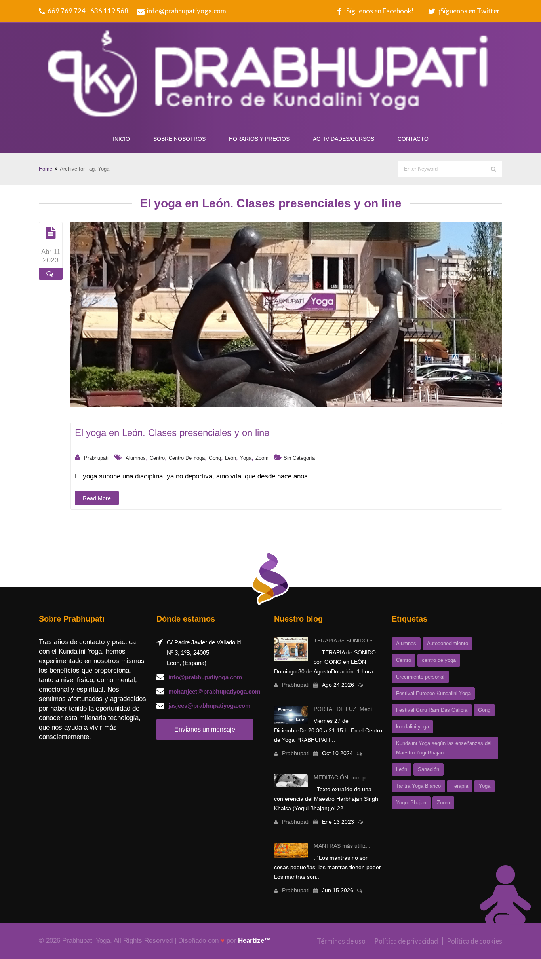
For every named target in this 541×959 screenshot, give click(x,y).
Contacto (413, 139)
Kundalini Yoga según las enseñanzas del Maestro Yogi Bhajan (443, 748)
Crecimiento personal (420, 677)
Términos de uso (341, 941)
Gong (215, 458)
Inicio (121, 139)
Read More (97, 498)
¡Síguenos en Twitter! (469, 11)
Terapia (459, 786)
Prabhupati (96, 458)
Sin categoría (299, 458)
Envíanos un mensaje (204, 729)
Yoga (245, 458)
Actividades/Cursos (343, 139)
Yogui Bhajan (411, 802)
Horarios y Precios (259, 139)
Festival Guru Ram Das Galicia (431, 710)
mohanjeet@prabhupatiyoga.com (214, 691)
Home (45, 169)
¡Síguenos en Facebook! (378, 11)
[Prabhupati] (270, 76)
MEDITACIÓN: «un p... (342, 777)
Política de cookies (474, 941)
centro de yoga (187, 458)
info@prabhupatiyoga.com (186, 11)
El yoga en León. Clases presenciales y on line (172, 432)
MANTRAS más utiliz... (342, 846)
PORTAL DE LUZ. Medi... (345, 709)
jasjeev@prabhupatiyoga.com (209, 705)
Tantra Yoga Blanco (418, 786)
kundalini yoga (412, 727)
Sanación (428, 769)
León (230, 458)
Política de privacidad (406, 941)
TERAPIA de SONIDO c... (345, 640)
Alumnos (136, 458)
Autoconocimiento (447, 643)
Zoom (262, 458)
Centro (157, 458)
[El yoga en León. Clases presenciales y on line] (51, 232)
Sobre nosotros (179, 139)
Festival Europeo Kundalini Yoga (433, 693)
